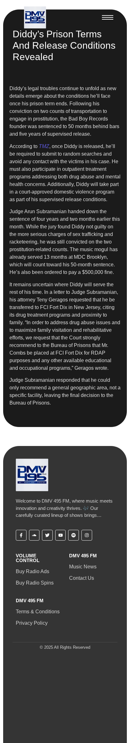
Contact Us (81, 578)
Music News (83, 566)
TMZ (44, 146)
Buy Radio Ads (32, 571)
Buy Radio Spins (35, 582)
